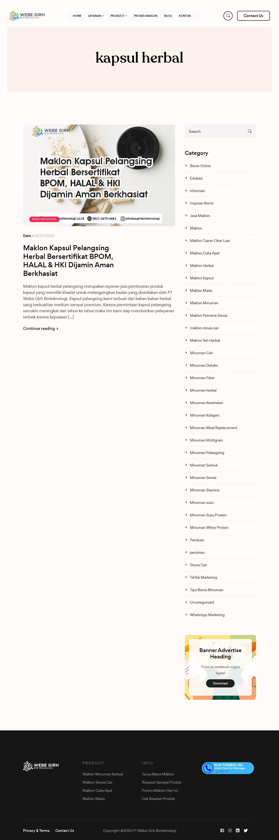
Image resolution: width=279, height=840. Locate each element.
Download (220, 683)
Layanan (95, 16)
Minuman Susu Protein (208, 515)
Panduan (197, 540)
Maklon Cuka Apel (205, 253)
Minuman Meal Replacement (213, 427)
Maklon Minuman (204, 303)
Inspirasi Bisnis (201, 203)
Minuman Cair (201, 352)
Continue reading (39, 328)
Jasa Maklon (200, 215)
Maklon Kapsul (44, 219)
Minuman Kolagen (204, 415)
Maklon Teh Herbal (205, 340)
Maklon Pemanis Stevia (208, 315)
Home (77, 16)
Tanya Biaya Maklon (158, 774)
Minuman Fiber (202, 377)
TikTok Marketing (203, 577)
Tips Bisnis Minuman (206, 589)
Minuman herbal (203, 390)
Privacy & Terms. (36, 830)
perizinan (197, 552)
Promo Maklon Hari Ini (160, 790)
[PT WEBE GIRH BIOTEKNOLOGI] (27, 16)
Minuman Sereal (203, 477)
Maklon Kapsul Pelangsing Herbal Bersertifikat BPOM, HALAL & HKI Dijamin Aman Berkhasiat (68, 261)
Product (117, 16)
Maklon (196, 228)
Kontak (185, 16)
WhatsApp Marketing (207, 614)
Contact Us (64, 830)
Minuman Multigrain (206, 440)
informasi (197, 190)
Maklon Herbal (202, 265)
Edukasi (196, 178)
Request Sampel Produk (161, 782)
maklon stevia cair (204, 328)
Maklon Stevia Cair (98, 782)
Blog (168, 16)
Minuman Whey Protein (209, 527)
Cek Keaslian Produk (158, 798)
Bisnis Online (200, 165)
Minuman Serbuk (204, 465)
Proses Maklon (145, 16)
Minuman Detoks (204, 365)
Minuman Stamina (204, 490)
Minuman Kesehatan (206, 402)
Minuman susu (202, 502)
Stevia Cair (198, 565)
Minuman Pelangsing (207, 452)
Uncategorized (202, 602)
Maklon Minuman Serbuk (103, 774)
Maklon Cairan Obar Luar (210, 240)
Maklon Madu (201, 290)
